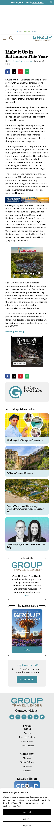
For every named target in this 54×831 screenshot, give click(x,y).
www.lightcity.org (14, 331)
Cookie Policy (15, 806)
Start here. (38, 2)
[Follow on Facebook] (17, 716)
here (26, 595)
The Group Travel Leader (20, 61)
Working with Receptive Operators (25, 440)
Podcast (27, 733)
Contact (27, 770)
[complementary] (27, 809)
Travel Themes (27, 745)
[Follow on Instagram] (23, 716)
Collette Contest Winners (20, 473)
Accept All (27, 812)
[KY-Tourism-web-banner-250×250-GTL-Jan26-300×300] (27, 368)
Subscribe (27, 766)
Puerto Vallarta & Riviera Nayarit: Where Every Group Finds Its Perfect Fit (25, 509)
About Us (27, 758)
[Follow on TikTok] (30, 716)
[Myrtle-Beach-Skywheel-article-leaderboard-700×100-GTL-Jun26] (27, 202)
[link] (7, 71)
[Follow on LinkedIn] (42, 716)
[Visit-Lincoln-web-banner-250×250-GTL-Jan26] (27, 279)
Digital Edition (27, 762)
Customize (27, 819)
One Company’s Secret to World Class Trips (26, 546)
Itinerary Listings (27, 737)
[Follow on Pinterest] (36, 716)
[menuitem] (4, 38)
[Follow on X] (11, 716)
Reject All (27, 825)
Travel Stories (27, 741)
